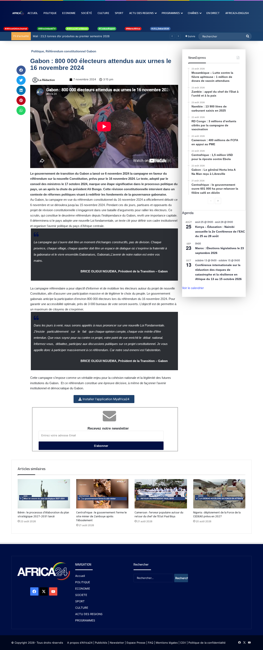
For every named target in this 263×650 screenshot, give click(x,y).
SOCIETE (81, 595)
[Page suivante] (218, 201)
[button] (21, 70)
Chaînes (193, 13)
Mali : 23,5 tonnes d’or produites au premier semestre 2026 (71, 36)
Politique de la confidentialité (207, 642)
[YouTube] (53, 591)
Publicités (101, 642)
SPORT (80, 601)
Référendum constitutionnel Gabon (71, 51)
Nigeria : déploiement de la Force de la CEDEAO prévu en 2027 (217, 514)
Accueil (33, 13)
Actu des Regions (141, 13)
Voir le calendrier (193, 288)
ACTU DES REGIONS (89, 614)
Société (86, 13)
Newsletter (117, 642)
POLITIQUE (82, 582)
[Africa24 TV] (18, 13)
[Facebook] (34, 591)
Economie (68, 13)
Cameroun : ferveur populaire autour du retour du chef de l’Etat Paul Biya (159, 514)
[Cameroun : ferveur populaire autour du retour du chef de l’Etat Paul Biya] (161, 494)
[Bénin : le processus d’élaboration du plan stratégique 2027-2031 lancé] (44, 494)
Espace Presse (135, 642)
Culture (103, 13)
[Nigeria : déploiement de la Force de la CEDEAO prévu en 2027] (219, 494)
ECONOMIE (82, 588)
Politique (50, 13)
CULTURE (81, 607)
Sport (119, 13)
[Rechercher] (247, 36)
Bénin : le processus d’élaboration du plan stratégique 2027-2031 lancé (43, 514)
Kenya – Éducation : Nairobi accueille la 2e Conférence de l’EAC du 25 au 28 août (220, 231)
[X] (44, 591)
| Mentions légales (166, 642)
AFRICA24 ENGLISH (237, 13)
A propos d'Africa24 (79, 642)
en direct (213, 13)
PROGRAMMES (171, 13)
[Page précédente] (211, 201)
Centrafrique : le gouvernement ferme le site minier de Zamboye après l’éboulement (101, 516)
